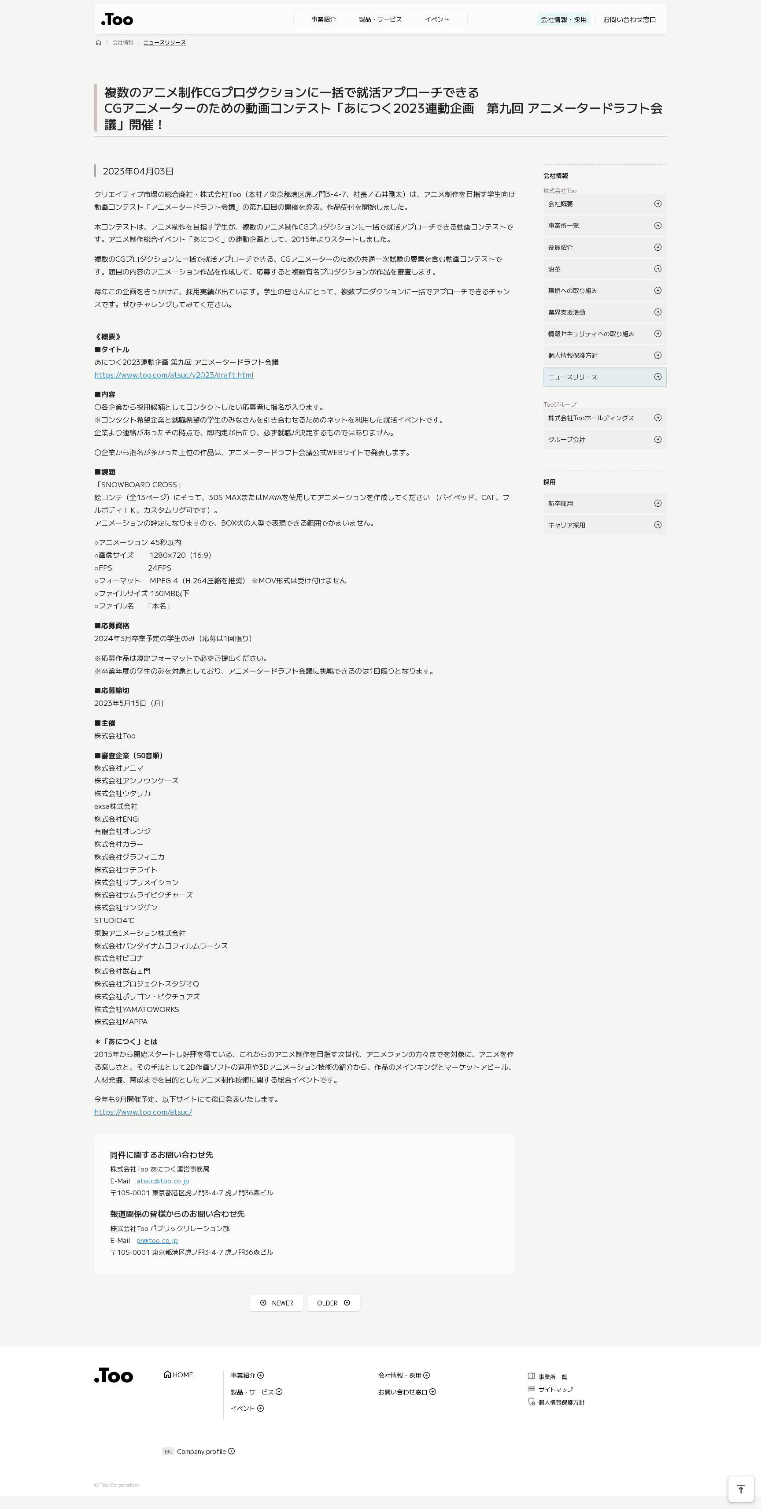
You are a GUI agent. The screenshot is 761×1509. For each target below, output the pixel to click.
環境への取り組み (573, 290)
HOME (178, 1374)
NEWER (282, 1302)
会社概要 (560, 203)
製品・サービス (380, 19)
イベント (437, 19)
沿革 (554, 268)
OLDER (327, 1302)
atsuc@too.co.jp (163, 1180)
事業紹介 (323, 19)
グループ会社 (566, 439)
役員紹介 (560, 247)
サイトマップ (550, 1388)
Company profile (201, 1451)
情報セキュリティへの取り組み (591, 333)
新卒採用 (560, 503)
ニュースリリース (165, 43)
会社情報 (122, 43)
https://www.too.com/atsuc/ (143, 1111)
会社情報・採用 (564, 19)
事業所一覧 (563, 225)
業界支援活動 (566, 312)
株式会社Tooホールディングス (591, 417)
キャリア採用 (566, 524)
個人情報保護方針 (573, 355)
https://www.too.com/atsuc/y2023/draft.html (174, 374)
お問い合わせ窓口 (629, 19)
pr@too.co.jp (157, 1240)
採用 (549, 481)
